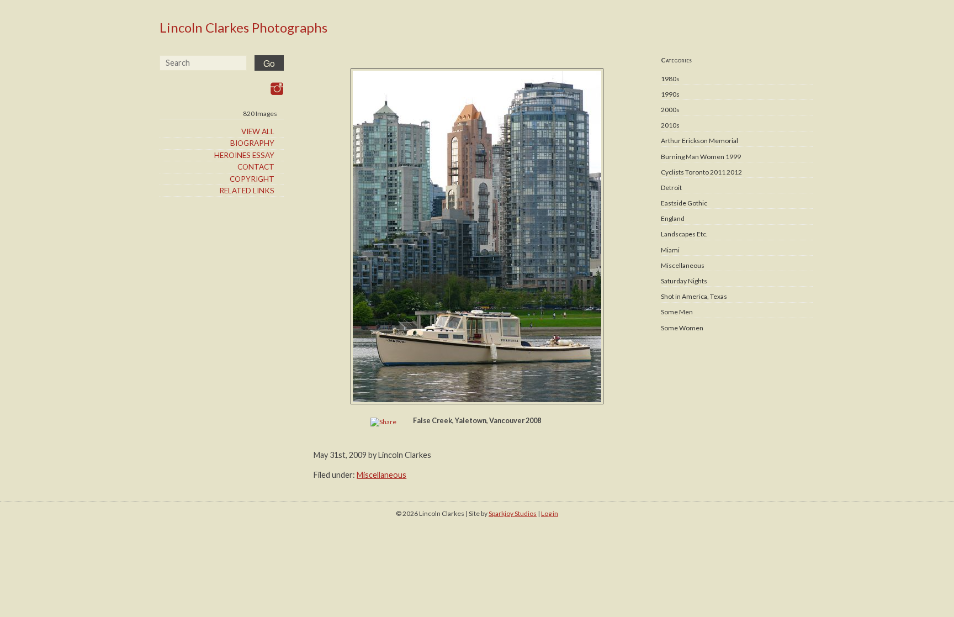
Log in (549, 513)
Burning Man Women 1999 (701, 156)
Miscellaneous (682, 265)
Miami (670, 250)
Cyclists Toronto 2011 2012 (701, 172)
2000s (670, 110)
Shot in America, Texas (694, 296)
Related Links (246, 190)
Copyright (252, 179)
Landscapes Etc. (684, 234)
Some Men (677, 312)
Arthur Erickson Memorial (699, 140)
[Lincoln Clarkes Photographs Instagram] (277, 89)
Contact (255, 166)
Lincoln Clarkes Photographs (243, 27)
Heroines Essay (244, 155)
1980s (670, 79)
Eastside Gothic (684, 203)
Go (269, 63)
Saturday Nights (684, 281)
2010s (670, 125)
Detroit (671, 187)
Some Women (682, 328)
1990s (670, 94)
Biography (252, 143)
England (673, 218)
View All (257, 131)
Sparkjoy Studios (513, 513)
